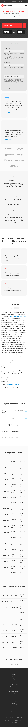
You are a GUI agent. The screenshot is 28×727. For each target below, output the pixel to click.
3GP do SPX (14, 630)
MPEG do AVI (4, 479)
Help (14, 679)
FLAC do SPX (4, 607)
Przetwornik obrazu (14, 691)
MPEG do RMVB (5, 561)
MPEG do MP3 (5, 462)
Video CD (14, 356)
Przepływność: (7, 48)
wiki (12, 84)
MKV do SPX (4, 647)
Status (14, 681)
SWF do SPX (14, 624)
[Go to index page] (6, 5)
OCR (14, 693)
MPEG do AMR (5, 491)
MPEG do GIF (4, 473)
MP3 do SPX (4, 595)
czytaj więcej (8, 112)
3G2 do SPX (14, 647)
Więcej (19, 1)
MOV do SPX (4, 619)
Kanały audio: (7, 62)
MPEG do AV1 (5, 503)
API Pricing (14, 704)
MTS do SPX (4, 624)
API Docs (14, 699)
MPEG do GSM (5, 497)
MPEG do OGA (5, 555)
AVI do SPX (14, 636)
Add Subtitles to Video (12, 1)
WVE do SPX (14, 619)
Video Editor (3, 1)
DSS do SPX (4, 642)
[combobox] (14, 51)
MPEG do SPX (14, 549)
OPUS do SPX (5, 613)
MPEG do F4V (5, 544)
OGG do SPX (4, 601)
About (14, 672)
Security (14, 674)
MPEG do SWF (5, 532)
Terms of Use (9, 717)
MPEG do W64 (5, 526)
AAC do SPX (4, 636)
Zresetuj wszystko (8, 88)
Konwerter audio (14, 686)
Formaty (14, 676)
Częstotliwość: (7, 74)
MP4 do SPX (14, 601)
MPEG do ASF (5, 538)
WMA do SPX (14, 607)
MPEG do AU (4, 514)
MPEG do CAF (5, 549)
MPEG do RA (4, 567)
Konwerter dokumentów (14, 689)
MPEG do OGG (5, 468)
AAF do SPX (23, 647)
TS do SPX (4, 630)
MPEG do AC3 (14, 497)
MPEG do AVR (5, 573)
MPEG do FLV (5, 509)
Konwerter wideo (14, 684)
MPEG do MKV (5, 520)
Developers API (14, 697)
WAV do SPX (14, 595)
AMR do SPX (14, 613)
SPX (16, 308)
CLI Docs (14, 701)
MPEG (12, 308)
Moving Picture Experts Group (18, 316)
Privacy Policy (18, 717)
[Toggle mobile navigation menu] (26, 5)
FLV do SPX (14, 642)
